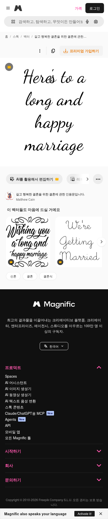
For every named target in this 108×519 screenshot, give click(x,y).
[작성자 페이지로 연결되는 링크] (9, 197)
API (8, 425)
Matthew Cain (25, 199)
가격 (78, 8)
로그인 (94, 8)
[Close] (101, 514)
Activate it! (84, 513)
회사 (9, 465)
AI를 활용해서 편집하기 (31, 180)
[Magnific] (54, 305)
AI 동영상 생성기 (18, 394)
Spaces (11, 376)
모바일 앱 (12, 431)
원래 (29, 67)
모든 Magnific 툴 (18, 437)
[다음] (87, 179)
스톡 (16, 36)
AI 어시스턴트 (16, 382)
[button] (54, 346)
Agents (15, 419)
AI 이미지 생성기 (18, 388)
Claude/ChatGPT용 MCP (29, 413)
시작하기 (13, 451)
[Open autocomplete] (11, 21)
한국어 (54, 346)
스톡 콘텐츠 (14, 406)
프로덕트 (13, 367)
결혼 (30, 276)
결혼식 (47, 276)
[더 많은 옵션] (40, 51)
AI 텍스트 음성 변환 (20, 400)
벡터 (27, 36)
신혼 (13, 276)
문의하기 (13, 480)
